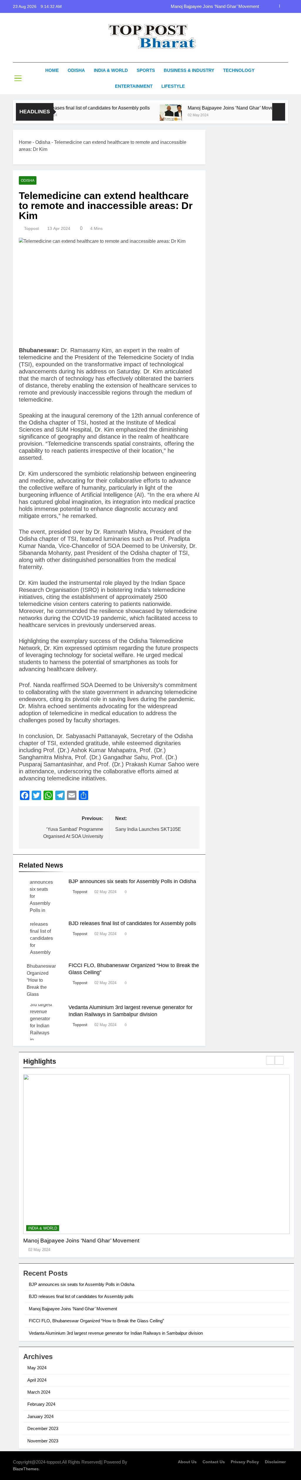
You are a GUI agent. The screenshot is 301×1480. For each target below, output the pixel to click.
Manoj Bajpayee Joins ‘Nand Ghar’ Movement (215, 6)
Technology (239, 70)
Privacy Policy (245, 1461)
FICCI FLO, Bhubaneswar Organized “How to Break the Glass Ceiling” (96, 1320)
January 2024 (40, 1416)
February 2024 (41, 1404)
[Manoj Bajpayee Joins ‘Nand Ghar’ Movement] (154, 116)
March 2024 (38, 1392)
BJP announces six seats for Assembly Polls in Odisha (132, 881)
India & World (111, 70)
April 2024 (36, 1380)
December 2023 (42, 1428)
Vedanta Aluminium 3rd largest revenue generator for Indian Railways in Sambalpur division (116, 1333)
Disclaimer (275, 1461)
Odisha (76, 70)
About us (187, 1461)
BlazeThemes (26, 1468)
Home (52, 70)
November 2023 (42, 1440)
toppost (31, 228)
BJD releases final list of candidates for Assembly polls (76, 107)
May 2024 (36, 1367)
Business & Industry (189, 70)
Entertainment (134, 86)
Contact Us (214, 1461)
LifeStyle (173, 86)
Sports (146, 70)
